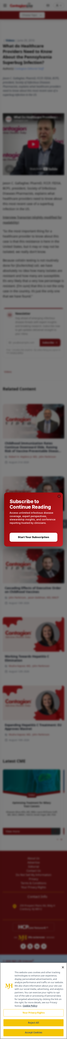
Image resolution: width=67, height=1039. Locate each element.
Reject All (33, 1022)
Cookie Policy (30, 1005)
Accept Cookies (33, 1032)
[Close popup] (59, 496)
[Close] (63, 967)
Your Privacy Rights (33, 1012)
